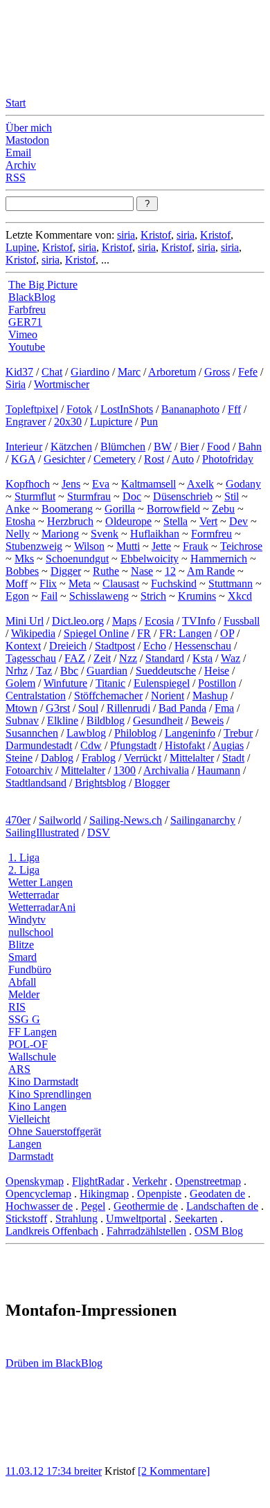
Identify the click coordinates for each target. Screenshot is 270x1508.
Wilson (89, 546)
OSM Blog (219, 1231)
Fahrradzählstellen (146, 1231)
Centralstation (36, 695)
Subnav (22, 720)
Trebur (238, 733)
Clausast (120, 583)
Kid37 (19, 372)
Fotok (79, 409)
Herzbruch (70, 521)
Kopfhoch (28, 484)
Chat (52, 372)
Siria (16, 384)
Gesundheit (158, 720)
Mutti (128, 546)
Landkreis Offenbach (52, 1231)
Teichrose (241, 546)
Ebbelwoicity (149, 558)
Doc (132, 496)
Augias (228, 745)
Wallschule (32, 1057)
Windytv (27, 920)
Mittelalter (192, 758)
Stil (231, 496)
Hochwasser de (39, 1206)
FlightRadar (98, 1181)
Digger (66, 571)
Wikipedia (33, 633)
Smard (22, 957)
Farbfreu (27, 309)
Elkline (62, 720)
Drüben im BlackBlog (54, 1363)
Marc (129, 372)
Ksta (202, 658)
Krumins (197, 596)
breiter (88, 1471)
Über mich (29, 128)
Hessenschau (202, 646)
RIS (17, 1007)
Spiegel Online (96, 633)
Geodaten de (217, 1193)
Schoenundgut (77, 558)
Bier (189, 446)
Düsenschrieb (183, 496)
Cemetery (114, 459)
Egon (17, 596)
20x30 (68, 421)
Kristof (156, 235)
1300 (125, 770)
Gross (217, 372)
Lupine (21, 247)
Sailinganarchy (202, 820)
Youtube (26, 347)
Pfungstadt (133, 745)
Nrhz (17, 671)
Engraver (26, 421)
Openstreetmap (208, 1181)
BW (163, 446)
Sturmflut (35, 496)
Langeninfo (190, 733)
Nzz (128, 658)
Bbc (69, 671)
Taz (44, 671)
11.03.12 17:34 (40, 1471)
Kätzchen (71, 446)
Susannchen (32, 733)
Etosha (20, 521)
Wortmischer (61, 384)
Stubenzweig (34, 546)
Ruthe (106, 571)
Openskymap (35, 1181)
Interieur (24, 446)
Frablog (99, 758)
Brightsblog (100, 783)
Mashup (210, 695)
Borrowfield (173, 509)
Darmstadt (30, 1156)
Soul (88, 708)
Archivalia (166, 770)
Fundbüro (29, 969)
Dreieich (68, 646)
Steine (19, 758)
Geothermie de (146, 1206)
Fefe (248, 372)
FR (144, 633)
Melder (23, 994)
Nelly (18, 534)
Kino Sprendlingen (49, 1094)
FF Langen (32, 1032)
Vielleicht (29, 1119)
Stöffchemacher (108, 695)
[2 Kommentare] (174, 1471)
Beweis (207, 720)
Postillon (217, 683)
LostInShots (126, 409)
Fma (224, 708)
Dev (238, 521)
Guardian (107, 671)
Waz (230, 658)
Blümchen (122, 446)
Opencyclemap (38, 1193)
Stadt (233, 758)
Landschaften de (222, 1206)
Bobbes (22, 571)
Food (218, 446)
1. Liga (23, 857)
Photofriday (227, 459)
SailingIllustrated (42, 832)
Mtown (21, 708)
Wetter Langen (40, 882)
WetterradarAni (41, 907)
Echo (154, 646)
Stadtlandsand (36, 783)
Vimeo (22, 334)
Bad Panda (182, 708)
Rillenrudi (128, 708)
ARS (19, 1069)
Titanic (110, 683)
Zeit (102, 658)
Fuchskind (174, 583)
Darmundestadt (39, 745)
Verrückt (142, 758)
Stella (175, 521)
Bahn (250, 446)
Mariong (60, 534)
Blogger (152, 783)
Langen (25, 1144)
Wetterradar (33, 895)
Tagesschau (31, 658)
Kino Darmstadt (43, 1081)
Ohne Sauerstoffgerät (54, 1131)
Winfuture (65, 683)
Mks (24, 558)
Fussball (242, 621)
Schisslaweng (99, 596)
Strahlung (76, 1218)
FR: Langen (185, 633)
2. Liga (23, 870)
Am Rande (211, 571)
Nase (142, 571)
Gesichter (64, 459)
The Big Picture (43, 285)
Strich (153, 596)
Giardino (90, 372)
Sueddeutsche (166, 671)
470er (18, 820)
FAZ (74, 658)
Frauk (195, 546)
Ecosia (159, 621)
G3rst (58, 708)
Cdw (91, 745)
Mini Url (25, 621)
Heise (216, 671)
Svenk (104, 534)
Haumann (218, 770)
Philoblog (135, 733)
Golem (20, 683)
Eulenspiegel (162, 683)
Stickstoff (26, 1218)
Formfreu (211, 534)
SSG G (24, 1019)
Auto (183, 459)
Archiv (21, 165)
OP (227, 633)
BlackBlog (31, 297)
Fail (49, 596)
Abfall (22, 982)
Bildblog (106, 720)
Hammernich (218, 558)
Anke (18, 509)
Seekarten (195, 1218)
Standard (164, 658)
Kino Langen (37, 1106)
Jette (161, 546)
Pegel (93, 1206)
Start (16, 103)
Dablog (57, 758)
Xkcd (240, 596)
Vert (208, 521)
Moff (17, 583)
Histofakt (185, 745)
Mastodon (27, 140)
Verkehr (149, 1181)
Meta (80, 583)
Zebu (223, 509)
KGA (23, 459)
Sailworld (60, 820)
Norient (167, 695)
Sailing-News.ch (125, 820)
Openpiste (159, 1193)
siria (126, 235)
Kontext (23, 646)
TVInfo (198, 621)
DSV (98, 832)
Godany (243, 484)
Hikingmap (104, 1193)
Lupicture (111, 421)
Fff (234, 409)
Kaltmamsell (148, 484)
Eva (100, 484)
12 (170, 571)
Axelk (200, 484)
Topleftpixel (32, 409)
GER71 (25, 322)
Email (18, 152)
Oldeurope (128, 521)
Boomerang (67, 509)
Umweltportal (136, 1218)
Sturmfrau (89, 496)
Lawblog (86, 733)
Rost (154, 459)
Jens (71, 484)
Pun (149, 421)
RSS (16, 177)
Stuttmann (230, 583)
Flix (48, 583)
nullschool (30, 932)
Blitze (21, 944)
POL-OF (28, 1044)
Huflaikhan (154, 534)
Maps (124, 621)
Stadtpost (115, 646)
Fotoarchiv (29, 770)
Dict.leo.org (78, 621)
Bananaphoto (190, 409)
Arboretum (172, 372)
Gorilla (120, 509)
